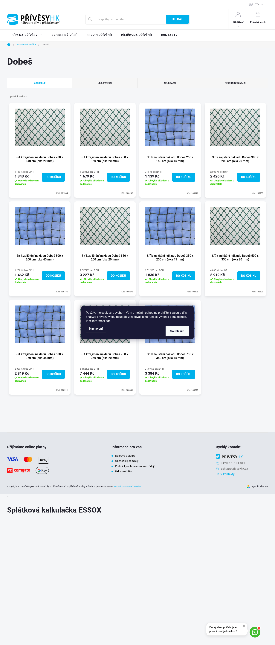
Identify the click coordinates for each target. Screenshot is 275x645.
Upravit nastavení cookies (127, 486)
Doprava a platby (125, 455)
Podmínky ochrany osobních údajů (135, 466)
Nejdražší (170, 83)
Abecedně (39, 83)
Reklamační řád (124, 471)
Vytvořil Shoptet (259, 486)
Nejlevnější (105, 83)
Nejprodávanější (235, 83)
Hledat (177, 19)
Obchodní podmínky (126, 460)
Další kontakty (225, 474)
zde (108, 321)
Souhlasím (177, 331)
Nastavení (96, 328)
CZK (257, 4)
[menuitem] (27, 35)
